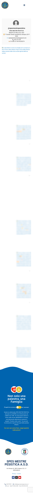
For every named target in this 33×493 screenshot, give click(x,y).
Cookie (19, 473)
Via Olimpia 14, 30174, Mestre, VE (15, 468)
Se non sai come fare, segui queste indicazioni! (16, 429)
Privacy (14, 473)
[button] (24, 5)
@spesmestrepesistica (16, 28)
